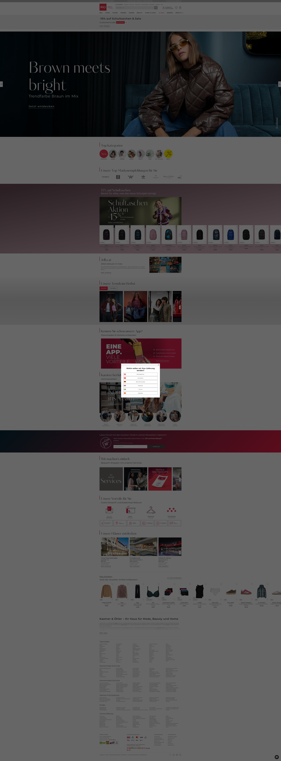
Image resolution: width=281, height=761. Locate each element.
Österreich (140, 374)
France (140, 385)
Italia (140, 389)
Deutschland (140, 381)
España (140, 393)
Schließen (158, 364)
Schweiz (140, 378)
